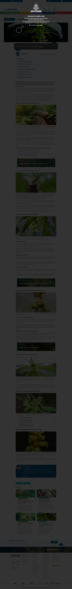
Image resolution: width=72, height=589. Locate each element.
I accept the (33, 25)
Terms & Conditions (39, 25)
